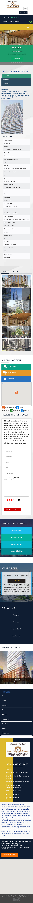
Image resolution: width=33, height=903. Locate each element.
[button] (16, 392)
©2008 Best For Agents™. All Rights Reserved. (16, 895)
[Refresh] (19, 500)
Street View (12, 372)
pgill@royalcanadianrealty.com (17, 772)
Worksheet (16, 636)
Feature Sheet (16, 629)
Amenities (6, 80)
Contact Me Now (9, 855)
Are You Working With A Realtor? (13, 477)
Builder (4, 728)
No (7, 480)
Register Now (17, 58)
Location (6, 84)
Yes (12, 480)
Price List (16, 622)
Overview (6, 76)
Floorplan (16, 615)
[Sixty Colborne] (16, 667)
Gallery (4, 700)
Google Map (12, 366)
